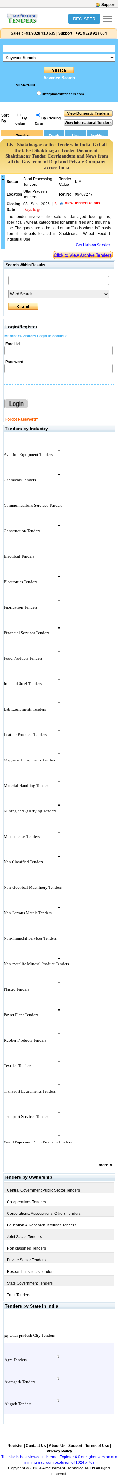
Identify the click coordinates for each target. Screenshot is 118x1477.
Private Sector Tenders (26, 1260)
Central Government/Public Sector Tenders (43, 1190)
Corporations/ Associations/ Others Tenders (44, 1213)
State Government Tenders (30, 1283)
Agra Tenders (15, 1360)
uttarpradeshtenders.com (63, 94)
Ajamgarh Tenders (19, 1382)
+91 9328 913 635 (39, 33)
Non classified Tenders (26, 1248)
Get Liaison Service (93, 245)
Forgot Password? (21, 419)
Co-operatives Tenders (26, 1202)
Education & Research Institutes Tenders (41, 1225)
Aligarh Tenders (17, 1404)
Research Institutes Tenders (30, 1272)
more (103, 1165)
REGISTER (84, 18)
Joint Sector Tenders (24, 1237)
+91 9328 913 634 (91, 33)
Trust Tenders (18, 1295)
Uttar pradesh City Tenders (32, 1335)
